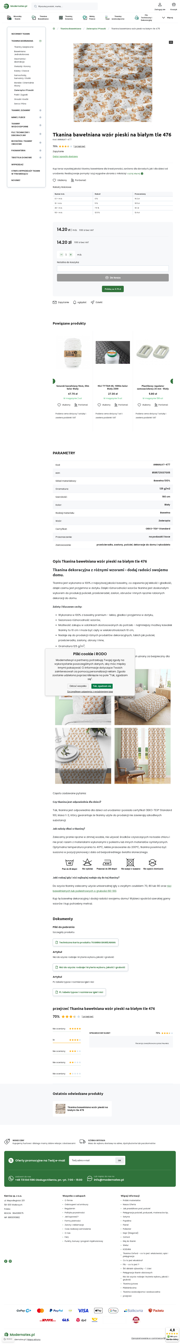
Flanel (126, 1224)
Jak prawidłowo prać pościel (136, 1208)
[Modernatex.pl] (54, 28)
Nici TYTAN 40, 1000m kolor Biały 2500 (113, 387)
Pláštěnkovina (129, 1287)
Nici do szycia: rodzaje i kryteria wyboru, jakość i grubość (146, 1278)
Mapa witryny (33, 1339)
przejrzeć (127, 1296)
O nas (67, 1233)
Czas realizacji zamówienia (78, 1229)
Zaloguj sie (119, 1160)
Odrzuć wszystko (78, 686)
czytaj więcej (133, 173)
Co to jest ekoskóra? (133, 1260)
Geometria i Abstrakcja (20, 60)
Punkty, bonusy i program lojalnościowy (84, 1241)
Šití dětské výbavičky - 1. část (137, 1268)
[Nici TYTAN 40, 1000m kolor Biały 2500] (113, 352)
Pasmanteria (18, 150)
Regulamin (70, 1208)
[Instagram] (10, 1261)
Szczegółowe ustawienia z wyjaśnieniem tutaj (90, 691)
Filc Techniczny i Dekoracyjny (20, 134)
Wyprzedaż (17, 164)
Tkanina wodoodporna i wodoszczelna (141, 1291)
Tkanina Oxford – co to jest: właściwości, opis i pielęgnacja (145, 1255)
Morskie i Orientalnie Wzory (24, 84)
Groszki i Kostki (21, 99)
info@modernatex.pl (109, 1180)
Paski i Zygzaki (21, 94)
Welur (126, 1245)
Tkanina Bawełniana (70, 28)
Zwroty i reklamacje (74, 1224)
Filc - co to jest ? (131, 1264)
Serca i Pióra (20, 103)
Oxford (126, 1237)
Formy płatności (73, 1220)
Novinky (15, 180)
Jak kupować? (71, 1216)
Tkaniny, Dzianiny (20, 110)
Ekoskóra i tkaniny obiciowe (21, 142)
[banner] (15, 6)
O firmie (69, 1200)
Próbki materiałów (131, 1200)
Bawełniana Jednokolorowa (21, 53)
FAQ (67, 1237)
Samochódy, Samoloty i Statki (22, 77)
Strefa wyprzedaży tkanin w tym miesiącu (25, 172)
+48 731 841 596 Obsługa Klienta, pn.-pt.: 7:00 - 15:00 (48, 1180)
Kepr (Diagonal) (130, 1233)
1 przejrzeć (79, 146)
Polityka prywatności (75, 1212)
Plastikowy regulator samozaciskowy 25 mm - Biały (153, 387)
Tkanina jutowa (130, 1283)
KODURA (127, 1249)
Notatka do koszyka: (68, 262)
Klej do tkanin (129, 1241)
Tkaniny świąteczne (23, 47)
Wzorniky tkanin (20, 33)
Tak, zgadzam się (102, 686)
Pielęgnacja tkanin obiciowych (137, 1272)
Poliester (127, 1229)
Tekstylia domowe (21, 157)
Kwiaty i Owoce (21, 70)
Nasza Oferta (129, 1204)
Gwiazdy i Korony (22, 66)
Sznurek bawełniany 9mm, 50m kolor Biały (72, 387)
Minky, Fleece (18, 117)
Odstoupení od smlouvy (76, 1204)
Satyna (126, 1216)
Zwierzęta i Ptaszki (96, 28)
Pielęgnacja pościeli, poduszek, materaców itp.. (146, 1212)
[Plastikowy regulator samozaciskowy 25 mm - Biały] (153, 352)
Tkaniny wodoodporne (19, 125)
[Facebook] (5, 1261)
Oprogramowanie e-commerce (147, 1338)
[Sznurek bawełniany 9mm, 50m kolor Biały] (73, 352)
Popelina (127, 1220)
